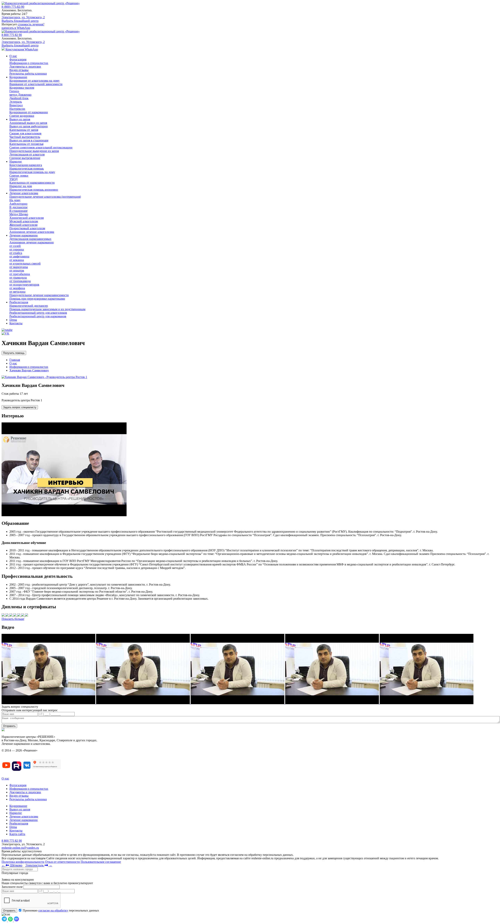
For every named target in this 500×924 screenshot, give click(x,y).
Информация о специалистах (28, 788)
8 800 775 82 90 (12, 35)
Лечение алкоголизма (23, 193)
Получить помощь (14, 353)
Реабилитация (18, 302)
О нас (13, 56)
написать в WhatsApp (16, 28)
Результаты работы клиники (28, 799)
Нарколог (15, 161)
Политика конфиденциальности (23, 861)
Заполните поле (12, 886)
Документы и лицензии (25, 792)
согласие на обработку (53, 910)
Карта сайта (17, 834)
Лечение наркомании (23, 235)
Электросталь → (38, 865)
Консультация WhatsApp (21, 49)
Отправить (9, 726)
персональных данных (61, 910)
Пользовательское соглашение (101, 861)
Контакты (15, 323)
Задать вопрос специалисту (19, 407)
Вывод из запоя (19, 119)
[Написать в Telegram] (5, 920)
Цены (13, 319)
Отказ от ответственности (62, 861)
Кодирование (18, 77)
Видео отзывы (19, 795)
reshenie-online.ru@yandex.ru (20, 847)
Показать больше (13, 619)
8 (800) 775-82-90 (13, 6)
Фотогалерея (17, 785)
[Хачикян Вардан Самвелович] (44, 377)
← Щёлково (12, 865)
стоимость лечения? (31, 24)
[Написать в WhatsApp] (11, 920)
